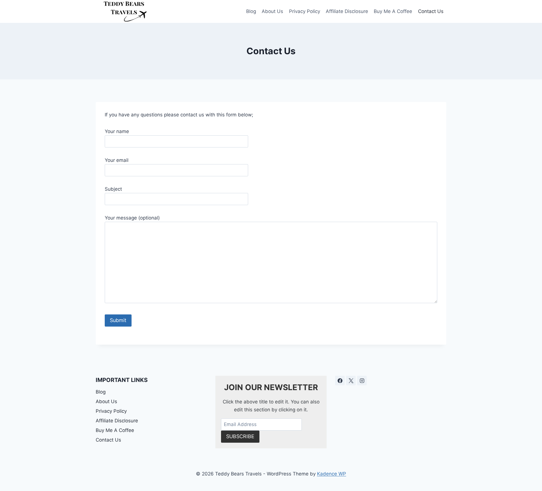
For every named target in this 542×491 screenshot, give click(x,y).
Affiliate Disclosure (347, 11)
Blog (251, 11)
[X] (351, 380)
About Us (272, 11)
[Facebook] (340, 380)
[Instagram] (362, 380)
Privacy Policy (304, 11)
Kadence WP (331, 474)
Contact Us (430, 11)
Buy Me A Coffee (393, 11)
